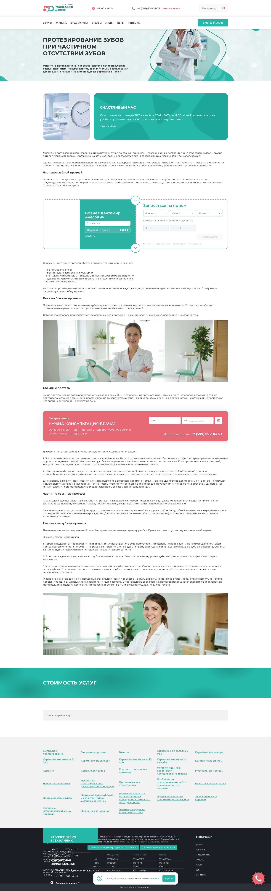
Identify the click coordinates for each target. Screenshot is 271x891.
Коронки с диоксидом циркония (133, 771)
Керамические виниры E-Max (58, 761)
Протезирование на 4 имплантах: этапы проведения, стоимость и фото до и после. (134, 798)
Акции (109, 23)
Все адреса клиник (68, 883)
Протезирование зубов (57, 797)
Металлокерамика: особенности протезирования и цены (172, 770)
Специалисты (79, 23)
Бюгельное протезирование (53, 752)
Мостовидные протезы (209, 770)
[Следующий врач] (135, 248)
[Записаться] (218, 420)
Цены (120, 23)
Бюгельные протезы (93, 752)
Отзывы (97, 23)
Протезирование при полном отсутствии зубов (173, 798)
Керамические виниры (209, 752)
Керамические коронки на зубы (171, 761)
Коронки (48, 770)
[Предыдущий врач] (135, 200)
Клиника (61, 23)
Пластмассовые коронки (210, 783)
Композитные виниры (208, 760)
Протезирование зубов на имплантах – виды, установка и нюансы (97, 797)
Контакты (134, 23)
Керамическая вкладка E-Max (173, 752)
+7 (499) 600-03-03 (206, 434)
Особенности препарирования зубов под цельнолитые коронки (171, 784)
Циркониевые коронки (95, 810)
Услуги (47, 23)
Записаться (210, 237)
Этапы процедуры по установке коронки (132, 811)
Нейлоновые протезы (56, 783)
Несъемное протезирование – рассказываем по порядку (97, 783)
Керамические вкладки (95, 760)
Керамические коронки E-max (135, 761)
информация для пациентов (153, 841)
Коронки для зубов (93, 770)
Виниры (124, 752)
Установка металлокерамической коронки (57, 810)
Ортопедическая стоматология (129, 784)
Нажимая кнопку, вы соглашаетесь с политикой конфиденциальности (172, 244)
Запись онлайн (213, 23)
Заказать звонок (171, 8)
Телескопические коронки (206, 798)
